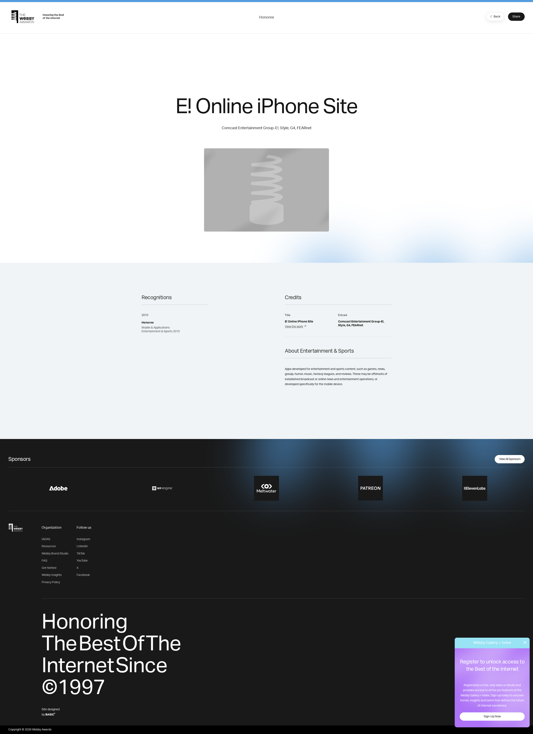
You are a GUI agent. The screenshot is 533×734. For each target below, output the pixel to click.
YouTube (82, 560)
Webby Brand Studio (55, 553)
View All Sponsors (510, 459)
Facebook (83, 575)
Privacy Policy (51, 582)
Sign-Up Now (492, 716)
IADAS (46, 539)
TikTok (81, 553)
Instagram (83, 539)
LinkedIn (82, 546)
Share (516, 16)
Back (497, 16)
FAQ (44, 560)
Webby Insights (52, 575)
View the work (294, 326)
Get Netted (49, 568)
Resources (49, 546)
